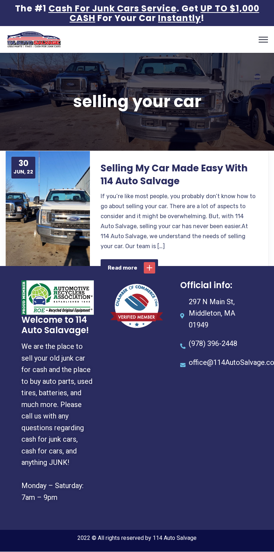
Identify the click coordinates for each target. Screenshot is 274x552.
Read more (122, 268)
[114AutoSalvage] (33, 39)
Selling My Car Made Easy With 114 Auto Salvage (174, 174)
